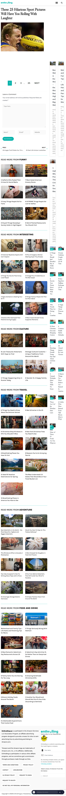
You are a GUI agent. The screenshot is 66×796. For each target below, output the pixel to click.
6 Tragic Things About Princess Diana (60, 309)
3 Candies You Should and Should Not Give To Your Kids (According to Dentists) (35, 699)
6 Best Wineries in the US (34, 410)
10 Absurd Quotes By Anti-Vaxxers (61, 350)
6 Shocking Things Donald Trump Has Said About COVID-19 (53, 354)
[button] (57, 3)
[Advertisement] (24, 65)
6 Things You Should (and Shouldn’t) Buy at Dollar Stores (53, 260)
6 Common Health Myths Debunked (61, 330)
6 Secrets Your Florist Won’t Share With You (52, 286)
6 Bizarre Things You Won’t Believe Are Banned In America (61, 382)
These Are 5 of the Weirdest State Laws (52, 407)
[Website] (40, 132)
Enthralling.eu (7, 731)
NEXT (37, 83)
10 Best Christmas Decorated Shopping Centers (53, 330)
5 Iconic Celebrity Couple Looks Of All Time (61, 258)
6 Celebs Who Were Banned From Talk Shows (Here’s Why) (61, 410)
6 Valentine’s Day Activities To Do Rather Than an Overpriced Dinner (35, 654)
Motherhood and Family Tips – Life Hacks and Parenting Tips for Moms (11, 631)
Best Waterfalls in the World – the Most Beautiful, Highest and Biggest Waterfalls (11, 532)
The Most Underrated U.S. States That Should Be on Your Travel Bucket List (35, 477)
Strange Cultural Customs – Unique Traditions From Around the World (35, 354)
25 (29, 83)
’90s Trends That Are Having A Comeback (53, 310)
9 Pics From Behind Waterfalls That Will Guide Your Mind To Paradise (34, 576)
